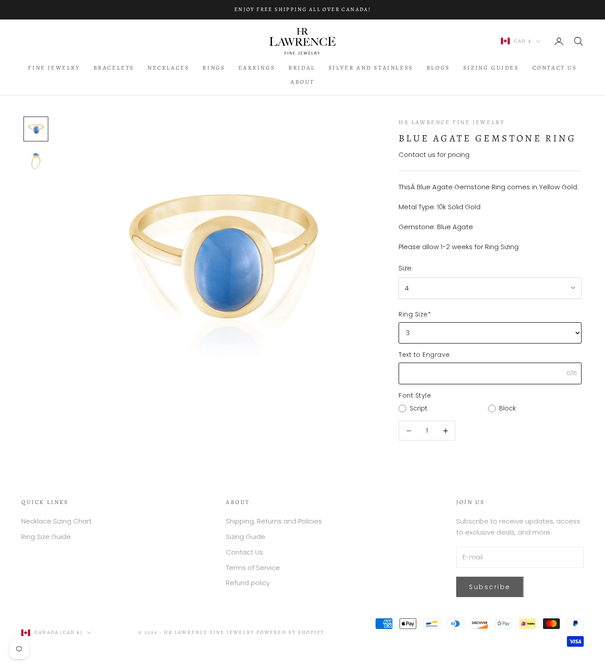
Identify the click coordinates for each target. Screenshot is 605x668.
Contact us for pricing (434, 154)
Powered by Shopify (290, 632)
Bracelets (113, 67)
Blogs (438, 67)
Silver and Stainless (371, 67)
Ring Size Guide (46, 536)
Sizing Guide (245, 536)
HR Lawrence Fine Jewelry (451, 122)
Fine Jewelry (54, 67)
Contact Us (554, 67)
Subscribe (490, 586)
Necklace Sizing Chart (56, 521)
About (302, 82)
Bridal (301, 67)
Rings (213, 67)
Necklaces (168, 67)
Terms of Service (253, 567)
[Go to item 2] (35, 160)
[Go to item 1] (35, 129)
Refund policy (248, 582)
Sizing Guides (491, 67)
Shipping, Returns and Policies (274, 521)
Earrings (256, 67)
